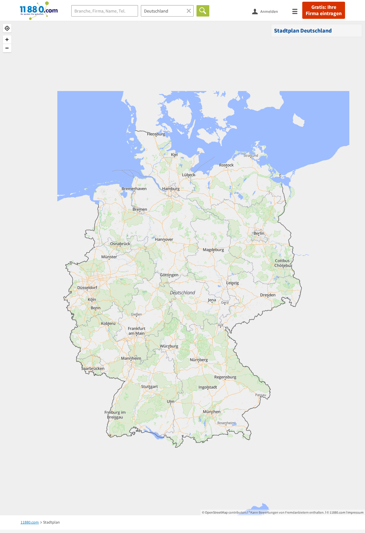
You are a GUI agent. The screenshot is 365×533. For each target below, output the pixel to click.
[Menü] (297, 11)
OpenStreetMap (216, 512)
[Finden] (202, 11)
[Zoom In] (7, 39)
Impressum (355, 512)
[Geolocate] (7, 28)
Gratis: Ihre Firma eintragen (324, 10)
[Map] (182, 268)
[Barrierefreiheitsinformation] (287, 11)
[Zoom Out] (7, 48)
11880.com (337, 512)
